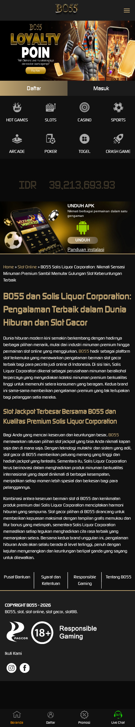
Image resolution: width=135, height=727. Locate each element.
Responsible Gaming (85, 580)
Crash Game (118, 151)
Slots (50, 120)
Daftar (34, 88)
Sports (118, 120)
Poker (51, 151)
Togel (84, 151)
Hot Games (17, 120)
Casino (84, 120)
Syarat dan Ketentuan (51, 580)
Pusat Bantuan (17, 577)
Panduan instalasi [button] (86, 249)
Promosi (84, 722)
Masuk (101, 88)
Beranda (16, 722)
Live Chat (118, 722)
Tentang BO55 (118, 577)
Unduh (82, 240)
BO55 (84, 351)
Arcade (17, 151)
